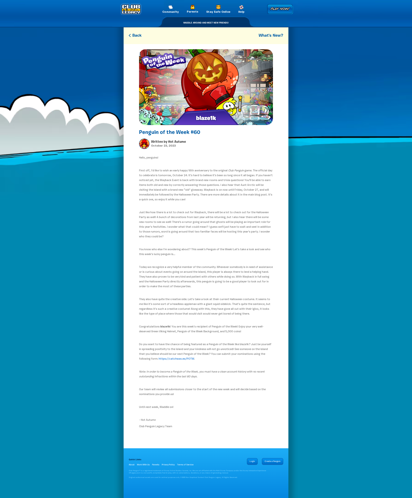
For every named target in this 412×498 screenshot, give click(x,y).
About (132, 465)
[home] (131, 9)
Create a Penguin (273, 461)
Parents (155, 465)
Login (252, 461)
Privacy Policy (168, 465)
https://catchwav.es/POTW (176, 359)
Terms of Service (185, 465)
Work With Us (143, 465)
